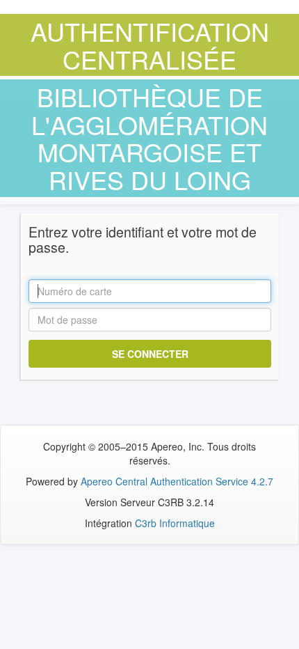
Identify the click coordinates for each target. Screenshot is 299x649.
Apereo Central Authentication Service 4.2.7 (177, 481)
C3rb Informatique (175, 523)
